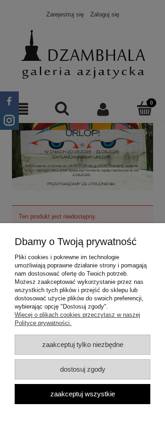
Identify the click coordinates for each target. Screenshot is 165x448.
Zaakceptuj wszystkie (82, 394)
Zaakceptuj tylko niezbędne (82, 344)
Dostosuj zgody (82, 369)
